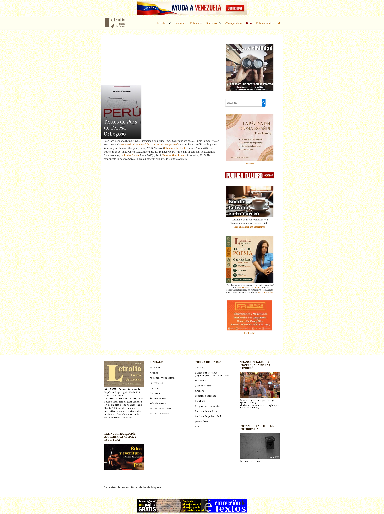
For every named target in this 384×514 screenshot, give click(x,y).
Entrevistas (156, 382)
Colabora (200, 400)
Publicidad (196, 23)
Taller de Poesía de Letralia (248, 287)
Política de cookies (206, 411)
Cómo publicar (233, 23)
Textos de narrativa (161, 408)
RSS (197, 426)
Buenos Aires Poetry (174, 155)
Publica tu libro (265, 23)
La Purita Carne (130, 155)
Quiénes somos (204, 385)
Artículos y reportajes (163, 377)
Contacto (200, 367)
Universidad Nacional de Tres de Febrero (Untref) (149, 144)
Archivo (199, 390)
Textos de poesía (159, 413)
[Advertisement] (161, 60)
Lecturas (155, 393)
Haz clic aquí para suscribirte (249, 226)
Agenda (154, 372)
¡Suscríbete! (202, 421)
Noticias (154, 388)
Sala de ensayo (158, 403)
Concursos (180, 23)
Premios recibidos (205, 395)
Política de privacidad (208, 416)
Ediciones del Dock (175, 148)
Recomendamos (159, 398)
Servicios (211, 23)
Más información (265, 292)
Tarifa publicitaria (212, 374)
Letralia (161, 23)
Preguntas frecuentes (208, 406)
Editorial (155, 367)
